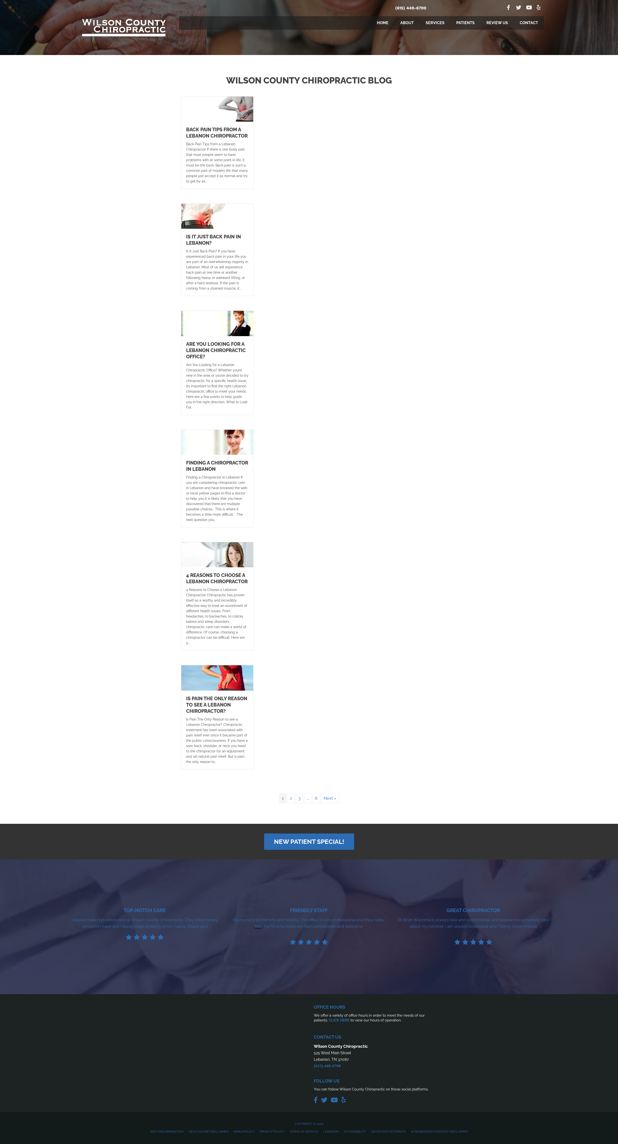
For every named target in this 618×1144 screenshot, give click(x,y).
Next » (330, 798)
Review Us (497, 23)
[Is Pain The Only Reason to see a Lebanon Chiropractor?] (217, 677)
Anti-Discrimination (166, 1131)
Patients (465, 23)
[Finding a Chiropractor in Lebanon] (217, 441)
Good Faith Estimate (388, 1131)
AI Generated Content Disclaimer (439, 1131)
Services (435, 23)
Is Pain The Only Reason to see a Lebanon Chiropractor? (216, 705)
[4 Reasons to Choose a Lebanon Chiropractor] (217, 554)
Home (382, 23)
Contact (529, 23)
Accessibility (355, 1131)
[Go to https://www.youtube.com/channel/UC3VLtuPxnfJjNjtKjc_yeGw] (528, 8)
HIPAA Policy (243, 1131)
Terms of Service (303, 1131)
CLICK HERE (339, 1020)
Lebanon (331, 1131)
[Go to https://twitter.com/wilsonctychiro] (518, 8)
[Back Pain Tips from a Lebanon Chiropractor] (217, 108)
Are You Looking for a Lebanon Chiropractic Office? (216, 350)
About (407, 23)
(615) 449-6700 (410, 8)
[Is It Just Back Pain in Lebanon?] (217, 215)
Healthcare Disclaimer (208, 1131)
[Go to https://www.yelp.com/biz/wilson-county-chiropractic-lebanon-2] (538, 8)
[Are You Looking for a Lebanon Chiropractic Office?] (217, 323)
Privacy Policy (272, 1131)
